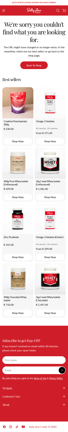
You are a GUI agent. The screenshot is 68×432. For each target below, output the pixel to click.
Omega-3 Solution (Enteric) (49, 237)
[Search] (58, 10)
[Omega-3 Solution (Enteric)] (50, 218)
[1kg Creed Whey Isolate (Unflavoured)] (50, 162)
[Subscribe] (62, 370)
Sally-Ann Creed (38, 426)
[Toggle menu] (3, 10)
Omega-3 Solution (45, 121)
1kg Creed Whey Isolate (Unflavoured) (48, 183)
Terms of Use (40, 378)
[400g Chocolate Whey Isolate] (17, 278)
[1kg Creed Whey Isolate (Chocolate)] (50, 278)
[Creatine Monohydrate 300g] (17, 102)
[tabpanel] (34, 202)
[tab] (11, 79)
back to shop (34, 65)
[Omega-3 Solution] (50, 102)
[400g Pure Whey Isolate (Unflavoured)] (17, 162)
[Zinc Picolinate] (17, 218)
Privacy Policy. (56, 378)
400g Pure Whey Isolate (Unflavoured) (16, 183)
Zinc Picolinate (11, 237)
